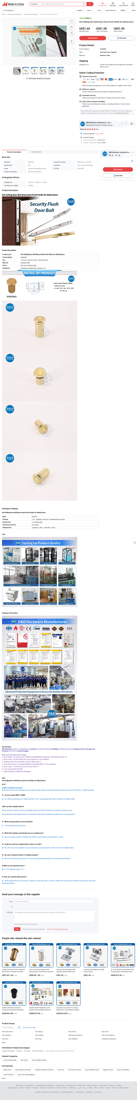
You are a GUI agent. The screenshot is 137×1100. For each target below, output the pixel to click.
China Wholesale (60, 1085)
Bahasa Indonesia (124, 1088)
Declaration (89, 1092)
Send (17, 929)
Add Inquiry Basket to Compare (39, 78)
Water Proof (7, 1070)
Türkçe (107, 1088)
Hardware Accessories (109, 1039)
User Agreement (79, 1092)
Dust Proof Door (9, 1075)
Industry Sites (81, 1085)
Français (42, 1088)
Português (35, 1088)
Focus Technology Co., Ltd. (55, 1092)
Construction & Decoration (15, 14)
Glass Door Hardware (75, 1035)
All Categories (9, 10)
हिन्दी (95, 1088)
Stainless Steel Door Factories (44, 1070)
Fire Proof (61, 1070)
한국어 (85, 1088)
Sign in (133, 5)
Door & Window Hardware (31, 14)
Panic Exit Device (7, 1031)
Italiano (58, 1088)
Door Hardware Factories (23, 1070)
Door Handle (39, 1035)
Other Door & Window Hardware (48, 14)
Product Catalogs (30, 1027)
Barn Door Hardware (108, 1035)
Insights (119, 1085)
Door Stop (38, 1039)
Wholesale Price (71, 1085)
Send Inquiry (92, 38)
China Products (29, 1085)
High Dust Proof (108, 1070)
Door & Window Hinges (39, 1060)
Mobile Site (112, 1085)
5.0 (110, 155)
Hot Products (19, 1085)
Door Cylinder (6, 1035)
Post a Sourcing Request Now (57, 929)
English (22, 1088)
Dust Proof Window (123, 1070)
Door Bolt (5, 1039)
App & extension (111, 10)
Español (28, 1088)
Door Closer (72, 1031)
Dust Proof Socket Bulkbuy (26, 1075)
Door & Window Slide (10, 1060)
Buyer (89, 10)
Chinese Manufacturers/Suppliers (45, 1085)
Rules (133, 10)
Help (99, 10)
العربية (79, 1088)
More (4, 1078)
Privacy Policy (98, 1092)
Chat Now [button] (122, 38)
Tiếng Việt (114, 1088)
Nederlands (72, 1088)
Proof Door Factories (74, 1070)
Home (3, 14)
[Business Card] (132, 161)
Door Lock (105, 1031)
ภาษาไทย (101, 1088)
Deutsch (65, 1088)
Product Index (103, 1085)
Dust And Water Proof (92, 1070)
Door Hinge (39, 1031)
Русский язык (50, 1088)
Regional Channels (92, 1085)
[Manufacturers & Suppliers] (13, 4)
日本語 (90, 1088)
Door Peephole (73, 1039)
